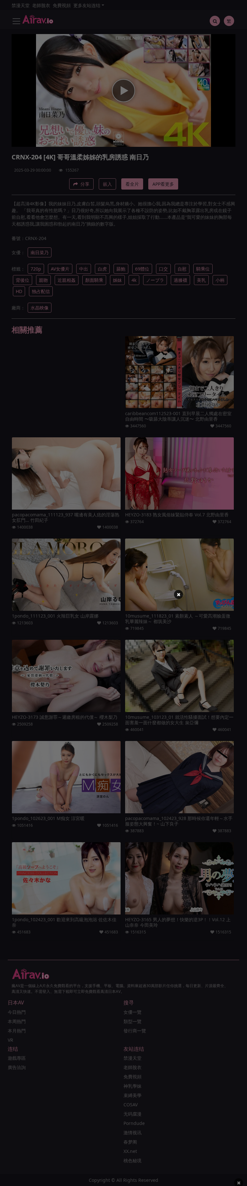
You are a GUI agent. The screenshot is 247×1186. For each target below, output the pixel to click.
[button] (178, 594)
